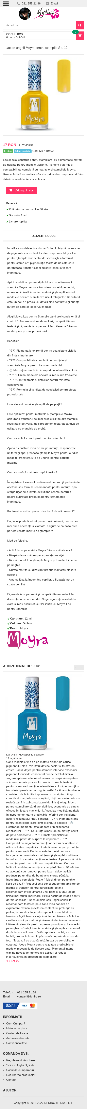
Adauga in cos (24, 190)
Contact (11, 1079)
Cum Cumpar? (15, 1023)
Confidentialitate (16, 1043)
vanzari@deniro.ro (29, 996)
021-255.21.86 (31, 3)
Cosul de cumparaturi (20, 1070)
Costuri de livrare (17, 1033)
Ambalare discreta (18, 1038)
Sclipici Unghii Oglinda (20, 1065)
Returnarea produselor (20, 1074)
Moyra (24, 628)
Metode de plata (16, 1028)
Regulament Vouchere (20, 1060)
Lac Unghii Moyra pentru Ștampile (25, 754)
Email (54, 3)
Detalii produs (43, 235)
